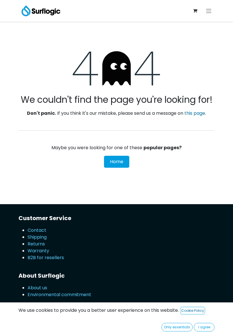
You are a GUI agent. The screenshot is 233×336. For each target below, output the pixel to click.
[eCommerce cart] (195, 10)
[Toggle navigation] (209, 11)
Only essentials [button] (177, 327)
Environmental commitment (59, 294)
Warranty (38, 250)
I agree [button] (204, 327)
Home (116, 161)
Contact (37, 230)
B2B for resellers (46, 257)
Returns (36, 244)
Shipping (37, 237)
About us (37, 287)
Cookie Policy (192, 310)
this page (194, 113)
